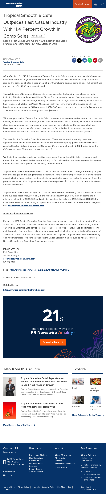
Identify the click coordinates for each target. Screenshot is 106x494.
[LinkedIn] (4, 475)
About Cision (60, 458)
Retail (74, 388)
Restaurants (77, 406)
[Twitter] (11, 475)
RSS (69, 487)
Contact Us (8, 471)
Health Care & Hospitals (95, 408)
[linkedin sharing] (84, 60)
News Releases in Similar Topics (86, 415)
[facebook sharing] (74, 60)
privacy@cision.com (92, 474)
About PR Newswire (63, 455)
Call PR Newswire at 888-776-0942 (14, 460)
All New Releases (88, 455)
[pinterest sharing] (95, 60)
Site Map (61, 487)
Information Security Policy (43, 487)
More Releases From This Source (18, 425)
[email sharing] (100, 60)
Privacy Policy (23, 487)
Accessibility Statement (65, 463)
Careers (58, 460)
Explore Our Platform (38, 455)
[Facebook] (8, 475)
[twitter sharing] (79, 61)
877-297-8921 (89, 480)
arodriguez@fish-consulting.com (19, 258)
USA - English (37, 36)
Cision (88, 489)
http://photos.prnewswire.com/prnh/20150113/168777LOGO (39, 269)
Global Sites (60, 467)
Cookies (8, 489)
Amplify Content (36, 471)
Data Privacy (86, 460)
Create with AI (35, 460)
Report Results (35, 469)
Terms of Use (9, 487)
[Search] (102, 4)
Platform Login (87, 458)
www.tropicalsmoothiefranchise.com (26, 205)
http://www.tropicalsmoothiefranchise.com (24, 289)
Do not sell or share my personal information (91, 466)
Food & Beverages (94, 389)
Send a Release (82, 4)
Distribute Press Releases (36, 465)
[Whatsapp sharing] (90, 60)
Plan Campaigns (36, 458)
